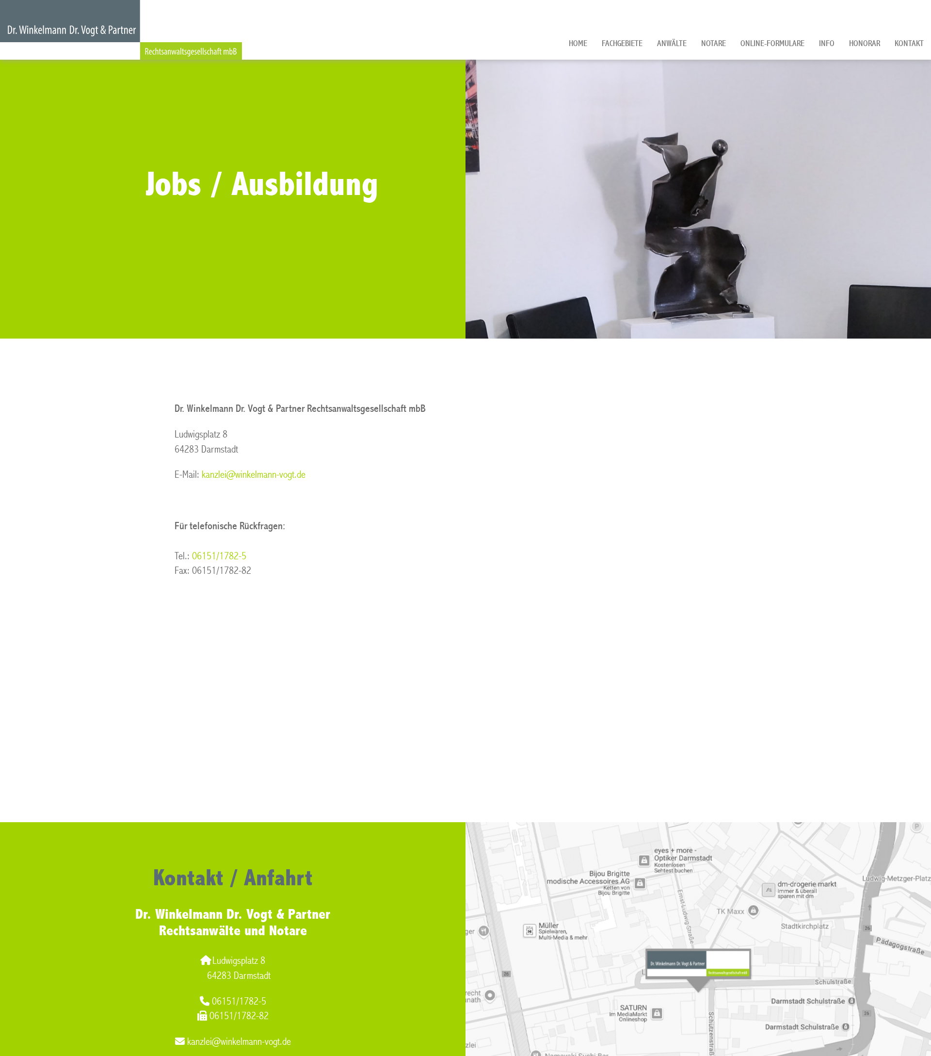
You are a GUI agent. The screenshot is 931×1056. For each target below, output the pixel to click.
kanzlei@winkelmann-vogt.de (253, 475)
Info (827, 43)
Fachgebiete (622, 43)
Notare (713, 43)
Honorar (864, 43)
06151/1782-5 (219, 556)
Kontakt (909, 43)
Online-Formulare (772, 43)
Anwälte (672, 43)
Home (578, 43)
